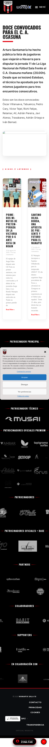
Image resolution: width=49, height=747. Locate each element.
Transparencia (35, 725)
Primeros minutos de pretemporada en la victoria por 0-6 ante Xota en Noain (11, 230)
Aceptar (24, 377)
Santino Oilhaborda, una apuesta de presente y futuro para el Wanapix (36, 229)
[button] (45, 352)
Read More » (10, 309)
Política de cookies (23, 396)
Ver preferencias (24, 392)
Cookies (35, 712)
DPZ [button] (23, 718)
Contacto (35, 702)
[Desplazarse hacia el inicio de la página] (44, 742)
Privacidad (35, 707)
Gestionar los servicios (24, 371)
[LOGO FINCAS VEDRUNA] (26, 546)
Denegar (24, 384)
